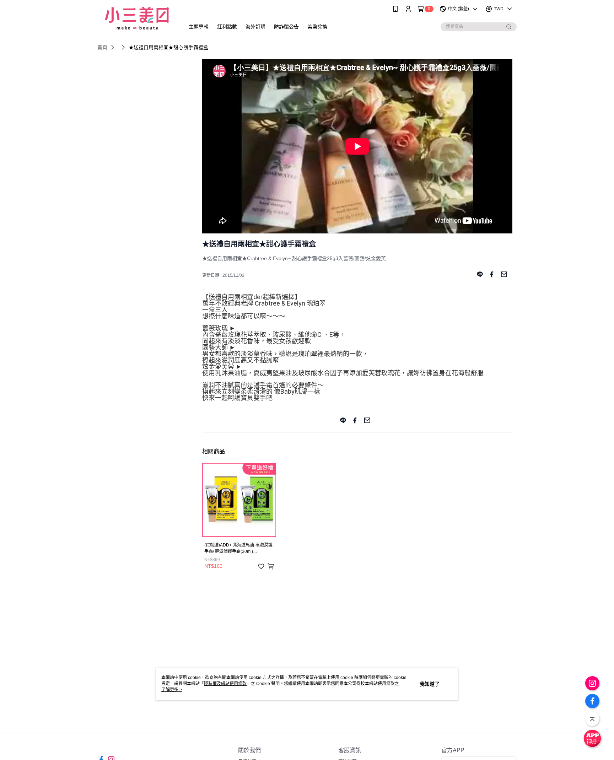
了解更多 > (171, 689)
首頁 (102, 47)
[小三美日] (136, 18)
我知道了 (430, 684)
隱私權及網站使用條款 (225, 683)
